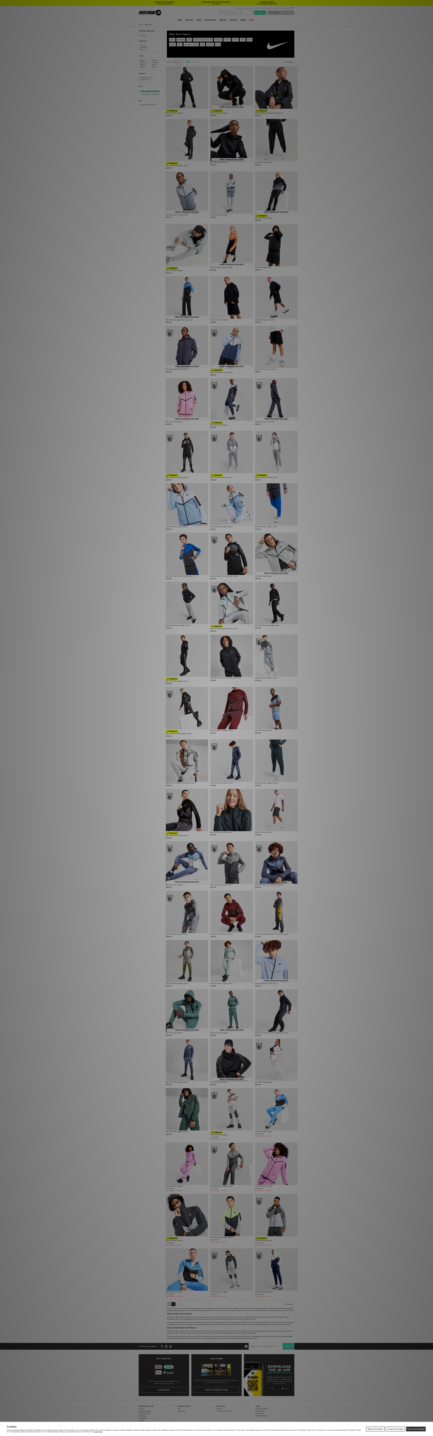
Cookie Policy (98, 1432)
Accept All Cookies (395, 1429)
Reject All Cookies (375, 1429)
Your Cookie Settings (416, 1429)
